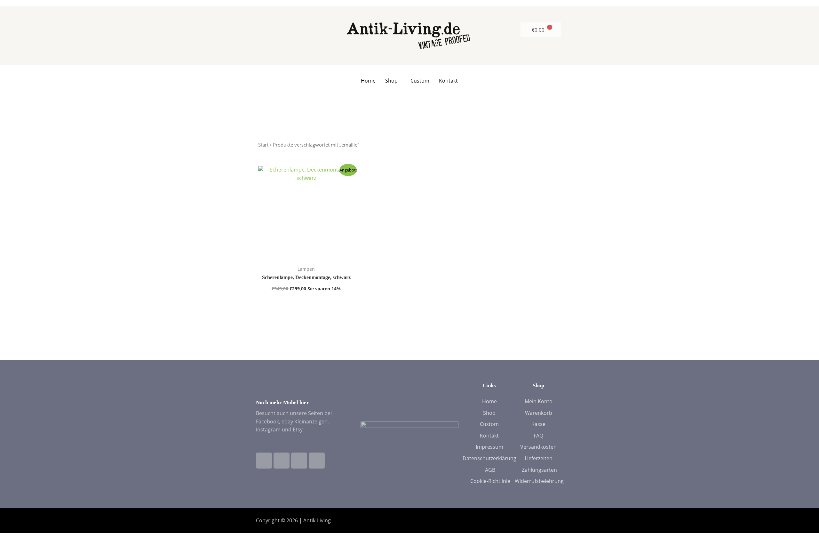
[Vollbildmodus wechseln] (35, 538)
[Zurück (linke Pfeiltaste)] (11, 549)
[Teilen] (58, 538)
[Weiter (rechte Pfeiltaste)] (35, 549)
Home (368, 80)
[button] (393, 80)
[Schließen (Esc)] (82, 538)
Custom (419, 80)
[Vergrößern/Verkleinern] (11, 538)
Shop (391, 80)
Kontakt (448, 80)
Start (263, 144)
